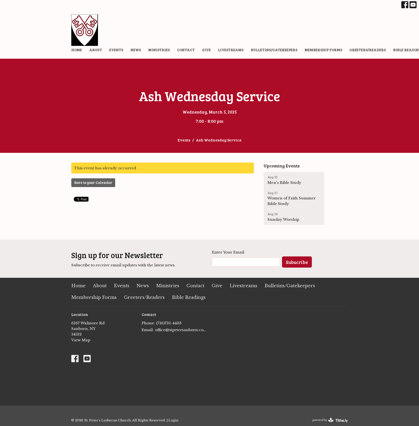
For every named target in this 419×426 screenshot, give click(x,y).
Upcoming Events (282, 166)
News (135, 49)
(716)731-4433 (169, 323)
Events (116, 49)
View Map (80, 340)
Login (173, 420)
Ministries (159, 49)
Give (206, 49)
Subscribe (297, 262)
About (95, 49)
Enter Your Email (228, 252)
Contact (186, 49)
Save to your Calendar (93, 182)
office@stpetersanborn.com (181, 330)
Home (76, 49)
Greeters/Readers (367, 49)
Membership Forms (323, 49)
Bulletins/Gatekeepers (274, 49)
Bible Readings (189, 297)
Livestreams (230, 49)
